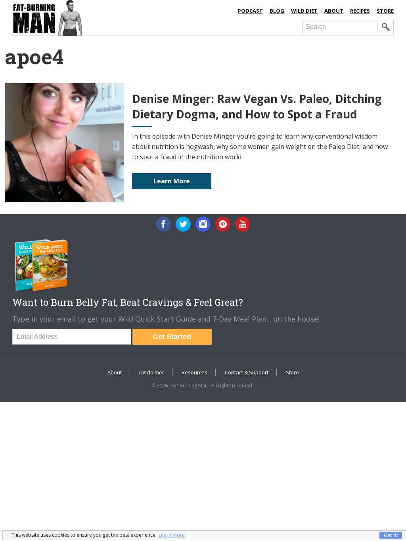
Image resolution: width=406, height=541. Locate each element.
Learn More (171, 181)
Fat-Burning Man (94, 18)
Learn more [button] (172, 534)
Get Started (172, 337)
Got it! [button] (391, 535)
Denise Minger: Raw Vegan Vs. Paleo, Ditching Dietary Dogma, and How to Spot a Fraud (256, 106)
